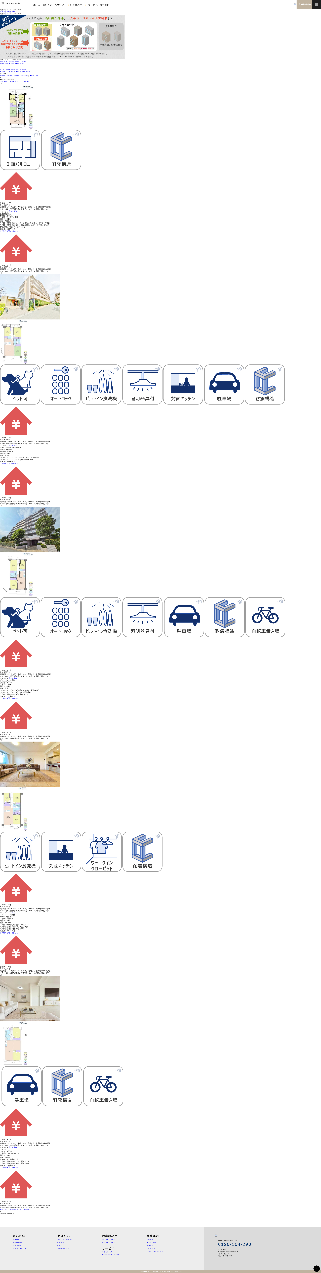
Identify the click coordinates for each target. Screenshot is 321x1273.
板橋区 (17, 64)
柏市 (23, 72)
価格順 (9, 76)
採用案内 (150, 1245)
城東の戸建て (18, 1245)
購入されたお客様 (108, 1242)
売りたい (59, 5)
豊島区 (22, 64)
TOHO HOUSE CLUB (110, 1255)
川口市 (7, 72)
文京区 (2, 70)
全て (1, 62)
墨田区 (2, 64)
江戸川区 (23, 62)
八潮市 (7, 70)
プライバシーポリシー (155, 1251)
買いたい (47, 5)
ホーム (37, 5)
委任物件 (16, 1239)
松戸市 (18, 72)
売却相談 (60, 1242)
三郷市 (13, 70)
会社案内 (105, 5)
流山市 (13, 72)
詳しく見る (13, 211)
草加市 (24, 70)
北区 (12, 64)
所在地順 (24, 76)
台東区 (7, 64)
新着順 (2, 76)
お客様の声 (76, 5)
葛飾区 (17, 62)
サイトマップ (152, 1248)
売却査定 (60, 1245)
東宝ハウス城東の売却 (65, 1239)
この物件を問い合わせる (9, 231)
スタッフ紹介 (152, 1242)
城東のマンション (19, 1248)
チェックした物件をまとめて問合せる (15, 82)
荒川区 (11, 62)
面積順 (16, 76)
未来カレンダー (108, 1252)
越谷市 (2, 72)
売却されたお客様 (108, 1239)
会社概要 (150, 1239)
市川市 (27, 72)
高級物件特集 (18, 1242)
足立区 (6, 62)
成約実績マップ (63, 1248)
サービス (93, 5)
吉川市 (18, 70)
